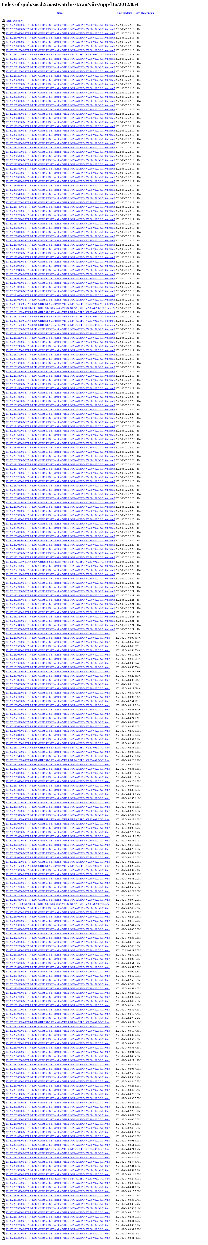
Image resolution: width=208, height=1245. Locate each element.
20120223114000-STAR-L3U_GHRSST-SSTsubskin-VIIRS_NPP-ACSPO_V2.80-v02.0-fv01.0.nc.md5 (60, 320)
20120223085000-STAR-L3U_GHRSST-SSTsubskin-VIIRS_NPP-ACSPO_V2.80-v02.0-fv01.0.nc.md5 (60, 249)
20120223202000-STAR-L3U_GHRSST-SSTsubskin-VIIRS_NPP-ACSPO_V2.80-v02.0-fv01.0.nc (58, 942)
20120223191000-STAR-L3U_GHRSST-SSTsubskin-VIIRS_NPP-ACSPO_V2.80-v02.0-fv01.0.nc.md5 (60, 511)
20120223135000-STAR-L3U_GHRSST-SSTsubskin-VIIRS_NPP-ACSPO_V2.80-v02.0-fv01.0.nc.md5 (60, 375)
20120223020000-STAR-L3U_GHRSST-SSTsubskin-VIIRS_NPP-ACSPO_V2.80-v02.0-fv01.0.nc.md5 (60, 75)
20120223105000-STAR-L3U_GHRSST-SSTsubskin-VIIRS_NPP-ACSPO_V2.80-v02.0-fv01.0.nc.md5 (60, 299)
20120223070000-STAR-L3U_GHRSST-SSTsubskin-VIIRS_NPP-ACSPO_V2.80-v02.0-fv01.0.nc (58, 751)
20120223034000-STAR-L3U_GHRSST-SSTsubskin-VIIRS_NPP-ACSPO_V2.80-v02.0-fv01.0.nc (58, 815)
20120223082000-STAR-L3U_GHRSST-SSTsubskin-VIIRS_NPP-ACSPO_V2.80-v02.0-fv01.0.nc (58, 933)
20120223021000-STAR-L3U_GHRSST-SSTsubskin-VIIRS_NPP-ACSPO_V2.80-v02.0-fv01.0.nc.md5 (60, 80)
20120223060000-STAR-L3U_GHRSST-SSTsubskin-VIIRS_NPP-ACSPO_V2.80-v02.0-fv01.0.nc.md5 (60, 177)
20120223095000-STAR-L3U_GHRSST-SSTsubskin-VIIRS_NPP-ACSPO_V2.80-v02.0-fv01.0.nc (58, 1123)
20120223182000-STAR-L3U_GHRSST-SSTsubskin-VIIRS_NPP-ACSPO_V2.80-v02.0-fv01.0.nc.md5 (60, 489)
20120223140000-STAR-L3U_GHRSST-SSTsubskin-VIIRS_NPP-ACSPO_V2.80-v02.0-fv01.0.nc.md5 (60, 380)
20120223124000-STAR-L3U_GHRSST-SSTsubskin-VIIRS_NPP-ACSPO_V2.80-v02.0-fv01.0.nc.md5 (60, 346)
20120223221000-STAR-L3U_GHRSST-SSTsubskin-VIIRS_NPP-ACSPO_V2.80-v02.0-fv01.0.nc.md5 (60, 587)
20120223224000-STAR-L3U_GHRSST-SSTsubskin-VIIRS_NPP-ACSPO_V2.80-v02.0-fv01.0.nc (58, 878)
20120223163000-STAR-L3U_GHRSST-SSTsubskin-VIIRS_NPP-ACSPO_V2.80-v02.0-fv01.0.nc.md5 (60, 443)
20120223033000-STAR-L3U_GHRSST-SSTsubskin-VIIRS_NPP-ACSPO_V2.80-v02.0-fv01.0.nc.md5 (60, 113)
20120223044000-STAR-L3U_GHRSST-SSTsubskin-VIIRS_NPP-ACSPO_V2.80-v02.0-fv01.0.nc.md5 (60, 143)
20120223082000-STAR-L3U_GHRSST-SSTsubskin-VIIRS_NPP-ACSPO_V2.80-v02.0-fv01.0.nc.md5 (60, 236)
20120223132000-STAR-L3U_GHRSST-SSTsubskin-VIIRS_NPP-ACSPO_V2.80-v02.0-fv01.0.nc (58, 1204)
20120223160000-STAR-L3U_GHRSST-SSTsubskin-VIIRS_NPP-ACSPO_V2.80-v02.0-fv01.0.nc (58, 963)
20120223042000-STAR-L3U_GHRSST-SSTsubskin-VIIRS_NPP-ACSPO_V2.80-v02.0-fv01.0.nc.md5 (60, 134)
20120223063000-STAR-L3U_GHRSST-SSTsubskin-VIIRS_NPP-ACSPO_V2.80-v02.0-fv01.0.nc (58, 1140)
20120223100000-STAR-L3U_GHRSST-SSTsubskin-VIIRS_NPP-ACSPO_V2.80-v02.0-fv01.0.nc (58, 1030)
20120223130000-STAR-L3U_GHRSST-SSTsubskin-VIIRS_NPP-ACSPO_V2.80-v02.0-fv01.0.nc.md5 (60, 354)
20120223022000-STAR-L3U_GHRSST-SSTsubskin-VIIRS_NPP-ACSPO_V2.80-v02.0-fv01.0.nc (58, 946)
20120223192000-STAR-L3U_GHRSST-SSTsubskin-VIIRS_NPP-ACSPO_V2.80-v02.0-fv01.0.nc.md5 (60, 515)
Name (60, 13)
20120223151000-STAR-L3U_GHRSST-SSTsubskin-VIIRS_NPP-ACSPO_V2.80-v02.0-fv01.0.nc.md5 (60, 409)
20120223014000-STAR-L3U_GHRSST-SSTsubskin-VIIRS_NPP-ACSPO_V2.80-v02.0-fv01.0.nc (58, 1157)
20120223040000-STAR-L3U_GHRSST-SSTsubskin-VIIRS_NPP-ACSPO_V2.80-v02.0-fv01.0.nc (58, 1128)
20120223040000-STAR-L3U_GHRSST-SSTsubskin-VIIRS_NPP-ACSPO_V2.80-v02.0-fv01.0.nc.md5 (60, 126)
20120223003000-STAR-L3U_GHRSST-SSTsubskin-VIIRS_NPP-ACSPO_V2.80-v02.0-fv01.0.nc (58, 891)
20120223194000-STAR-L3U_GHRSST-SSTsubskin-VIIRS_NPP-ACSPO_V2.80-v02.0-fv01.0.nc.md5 (60, 523)
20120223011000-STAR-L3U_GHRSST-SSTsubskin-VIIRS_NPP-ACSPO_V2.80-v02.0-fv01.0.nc (58, 747)
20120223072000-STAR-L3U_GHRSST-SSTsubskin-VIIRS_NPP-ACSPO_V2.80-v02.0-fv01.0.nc (58, 997)
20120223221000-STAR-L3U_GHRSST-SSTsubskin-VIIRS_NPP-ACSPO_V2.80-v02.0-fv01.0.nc (58, 849)
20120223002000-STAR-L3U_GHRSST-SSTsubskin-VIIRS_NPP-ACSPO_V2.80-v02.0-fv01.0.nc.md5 (60, 33)
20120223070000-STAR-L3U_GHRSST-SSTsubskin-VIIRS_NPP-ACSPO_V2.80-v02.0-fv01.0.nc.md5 (60, 202)
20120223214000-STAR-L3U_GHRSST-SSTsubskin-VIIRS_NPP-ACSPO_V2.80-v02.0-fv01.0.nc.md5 (60, 574)
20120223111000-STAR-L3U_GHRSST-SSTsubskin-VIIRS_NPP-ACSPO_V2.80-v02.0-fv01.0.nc (57, 904)
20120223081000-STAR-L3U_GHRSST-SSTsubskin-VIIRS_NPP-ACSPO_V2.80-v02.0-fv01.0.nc (58, 971)
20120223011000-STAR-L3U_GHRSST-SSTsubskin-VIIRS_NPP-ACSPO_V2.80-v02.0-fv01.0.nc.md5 (60, 54)
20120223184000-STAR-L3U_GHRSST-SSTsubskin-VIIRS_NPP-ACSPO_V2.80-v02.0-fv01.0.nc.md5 (60, 498)
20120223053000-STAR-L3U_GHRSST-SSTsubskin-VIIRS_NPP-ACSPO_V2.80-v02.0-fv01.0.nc (58, 806)
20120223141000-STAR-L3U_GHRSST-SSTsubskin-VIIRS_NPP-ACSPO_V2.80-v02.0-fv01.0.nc (58, 1220)
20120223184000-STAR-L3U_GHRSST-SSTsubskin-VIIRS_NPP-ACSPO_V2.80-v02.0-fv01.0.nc (58, 929)
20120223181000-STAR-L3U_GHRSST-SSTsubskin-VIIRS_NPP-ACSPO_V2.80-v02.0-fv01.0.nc (58, 899)
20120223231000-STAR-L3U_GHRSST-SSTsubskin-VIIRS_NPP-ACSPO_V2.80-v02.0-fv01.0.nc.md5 (60, 612)
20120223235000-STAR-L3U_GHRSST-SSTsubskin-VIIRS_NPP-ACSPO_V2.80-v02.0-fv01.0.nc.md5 (60, 629)
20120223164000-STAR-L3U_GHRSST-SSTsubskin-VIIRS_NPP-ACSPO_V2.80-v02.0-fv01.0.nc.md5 (60, 447)
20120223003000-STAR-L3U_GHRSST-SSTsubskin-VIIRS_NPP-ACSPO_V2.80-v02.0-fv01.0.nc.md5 (60, 37)
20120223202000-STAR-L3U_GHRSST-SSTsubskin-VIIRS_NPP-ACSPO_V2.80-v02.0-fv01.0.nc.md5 (60, 540)
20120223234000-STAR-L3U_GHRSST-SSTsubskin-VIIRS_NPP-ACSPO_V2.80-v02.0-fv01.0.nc (58, 1132)
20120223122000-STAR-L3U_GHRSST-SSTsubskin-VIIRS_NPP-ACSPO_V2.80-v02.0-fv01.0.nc (58, 1026)
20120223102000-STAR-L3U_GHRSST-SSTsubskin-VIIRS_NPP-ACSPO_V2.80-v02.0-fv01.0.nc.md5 (60, 287)
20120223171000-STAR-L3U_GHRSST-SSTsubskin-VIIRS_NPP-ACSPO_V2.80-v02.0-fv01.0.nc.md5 (60, 460)
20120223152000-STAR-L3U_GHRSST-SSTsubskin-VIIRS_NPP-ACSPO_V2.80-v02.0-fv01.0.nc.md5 (60, 413)
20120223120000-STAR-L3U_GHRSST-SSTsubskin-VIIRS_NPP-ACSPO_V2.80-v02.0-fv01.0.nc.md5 (60, 329)
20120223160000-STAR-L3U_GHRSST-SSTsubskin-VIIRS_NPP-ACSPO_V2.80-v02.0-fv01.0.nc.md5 (60, 430)
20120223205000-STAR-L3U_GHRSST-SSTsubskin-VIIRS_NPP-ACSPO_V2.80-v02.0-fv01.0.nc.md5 (60, 553)
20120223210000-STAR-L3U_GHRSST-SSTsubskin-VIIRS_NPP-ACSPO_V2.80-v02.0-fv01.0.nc (58, 1018)
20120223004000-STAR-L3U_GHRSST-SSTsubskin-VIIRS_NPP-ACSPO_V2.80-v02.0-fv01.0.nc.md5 (60, 41)
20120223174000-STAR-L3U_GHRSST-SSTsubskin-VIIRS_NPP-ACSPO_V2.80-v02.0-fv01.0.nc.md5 (60, 473)
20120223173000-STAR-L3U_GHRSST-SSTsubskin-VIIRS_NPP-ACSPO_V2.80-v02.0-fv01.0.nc (58, 1043)
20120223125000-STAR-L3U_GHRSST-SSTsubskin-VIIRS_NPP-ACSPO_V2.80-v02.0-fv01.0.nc (58, 895)
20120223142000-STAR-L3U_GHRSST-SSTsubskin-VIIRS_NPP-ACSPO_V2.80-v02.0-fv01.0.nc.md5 (60, 388)
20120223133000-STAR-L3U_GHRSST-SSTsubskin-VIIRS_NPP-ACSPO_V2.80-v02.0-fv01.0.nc (58, 870)
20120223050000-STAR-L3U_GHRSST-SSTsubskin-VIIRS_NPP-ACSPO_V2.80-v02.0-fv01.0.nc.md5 (60, 151)
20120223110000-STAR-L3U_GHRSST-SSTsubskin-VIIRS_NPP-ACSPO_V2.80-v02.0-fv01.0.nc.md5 (60, 303)
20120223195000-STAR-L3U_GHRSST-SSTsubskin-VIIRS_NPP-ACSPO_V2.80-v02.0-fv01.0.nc (58, 794)
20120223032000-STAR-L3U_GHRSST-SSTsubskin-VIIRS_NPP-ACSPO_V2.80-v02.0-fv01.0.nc (58, 1153)
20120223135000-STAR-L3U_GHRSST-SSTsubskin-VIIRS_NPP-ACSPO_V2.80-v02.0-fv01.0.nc (58, 663)
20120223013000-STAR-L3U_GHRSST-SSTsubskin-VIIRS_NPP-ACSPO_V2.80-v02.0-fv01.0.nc (58, 1216)
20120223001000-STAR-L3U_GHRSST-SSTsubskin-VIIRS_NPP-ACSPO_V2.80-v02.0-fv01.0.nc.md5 (60, 29)
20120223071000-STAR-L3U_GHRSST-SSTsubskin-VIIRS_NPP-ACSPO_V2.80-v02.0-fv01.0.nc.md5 (60, 206)
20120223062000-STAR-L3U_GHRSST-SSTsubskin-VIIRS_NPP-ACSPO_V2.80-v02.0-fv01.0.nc (58, 827)
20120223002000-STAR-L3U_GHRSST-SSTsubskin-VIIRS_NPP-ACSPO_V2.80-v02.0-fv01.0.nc (58, 832)
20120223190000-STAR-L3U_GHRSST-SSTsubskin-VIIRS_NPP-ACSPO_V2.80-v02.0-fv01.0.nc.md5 (60, 506)
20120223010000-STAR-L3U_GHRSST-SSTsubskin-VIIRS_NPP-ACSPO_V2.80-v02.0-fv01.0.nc (58, 1009)
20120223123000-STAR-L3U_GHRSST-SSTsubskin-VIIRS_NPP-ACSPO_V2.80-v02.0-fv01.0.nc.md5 (60, 342)
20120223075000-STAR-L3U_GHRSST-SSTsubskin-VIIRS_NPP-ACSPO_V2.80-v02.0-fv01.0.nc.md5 (60, 223)
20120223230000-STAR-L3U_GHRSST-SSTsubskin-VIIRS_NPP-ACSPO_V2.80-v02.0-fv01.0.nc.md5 (60, 608)
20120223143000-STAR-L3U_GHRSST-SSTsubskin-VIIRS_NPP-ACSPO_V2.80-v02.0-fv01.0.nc (58, 1056)
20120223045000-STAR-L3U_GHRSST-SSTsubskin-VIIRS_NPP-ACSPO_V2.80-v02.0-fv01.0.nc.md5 (60, 147)
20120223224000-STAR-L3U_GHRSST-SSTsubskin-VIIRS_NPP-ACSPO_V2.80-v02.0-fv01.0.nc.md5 (60, 599)
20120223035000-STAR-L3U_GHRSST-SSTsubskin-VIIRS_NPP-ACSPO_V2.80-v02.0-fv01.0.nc (58, 908)
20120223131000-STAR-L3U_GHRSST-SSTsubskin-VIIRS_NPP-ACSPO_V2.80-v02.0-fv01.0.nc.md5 (60, 358)
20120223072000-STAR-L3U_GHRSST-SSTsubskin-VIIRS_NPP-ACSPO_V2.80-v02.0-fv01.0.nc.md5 (60, 211)
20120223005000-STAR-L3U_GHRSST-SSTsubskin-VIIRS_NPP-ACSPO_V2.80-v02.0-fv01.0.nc (58, 1166)
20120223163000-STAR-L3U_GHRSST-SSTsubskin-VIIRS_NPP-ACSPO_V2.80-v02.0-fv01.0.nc (58, 1039)
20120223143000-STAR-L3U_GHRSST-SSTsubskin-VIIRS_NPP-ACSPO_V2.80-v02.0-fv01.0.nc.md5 (60, 392)
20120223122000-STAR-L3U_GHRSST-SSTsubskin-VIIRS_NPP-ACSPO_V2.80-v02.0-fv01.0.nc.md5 (60, 337)
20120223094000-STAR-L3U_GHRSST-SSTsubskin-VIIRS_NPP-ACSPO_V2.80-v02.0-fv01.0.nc (58, 836)
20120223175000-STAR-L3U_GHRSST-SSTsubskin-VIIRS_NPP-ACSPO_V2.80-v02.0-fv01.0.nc (58, 958)
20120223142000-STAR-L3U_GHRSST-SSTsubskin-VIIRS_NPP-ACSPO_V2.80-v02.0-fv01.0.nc (58, 1089)
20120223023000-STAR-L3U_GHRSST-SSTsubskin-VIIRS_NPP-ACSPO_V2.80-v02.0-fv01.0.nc (58, 1237)
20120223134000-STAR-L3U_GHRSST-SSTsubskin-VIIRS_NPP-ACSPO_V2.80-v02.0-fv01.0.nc (58, 789)
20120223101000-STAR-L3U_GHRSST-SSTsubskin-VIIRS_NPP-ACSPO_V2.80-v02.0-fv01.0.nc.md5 (60, 282)
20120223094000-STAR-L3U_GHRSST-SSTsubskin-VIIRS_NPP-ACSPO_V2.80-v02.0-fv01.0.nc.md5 (60, 270)
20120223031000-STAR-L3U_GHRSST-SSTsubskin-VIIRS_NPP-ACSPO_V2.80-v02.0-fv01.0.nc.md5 (60, 105)
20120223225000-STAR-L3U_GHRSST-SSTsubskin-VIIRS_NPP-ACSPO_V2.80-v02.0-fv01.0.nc (58, 1035)
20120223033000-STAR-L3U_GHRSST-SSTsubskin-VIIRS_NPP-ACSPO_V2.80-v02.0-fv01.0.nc (58, 658)
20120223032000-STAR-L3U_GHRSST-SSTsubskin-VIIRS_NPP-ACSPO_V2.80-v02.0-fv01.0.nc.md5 (60, 109)
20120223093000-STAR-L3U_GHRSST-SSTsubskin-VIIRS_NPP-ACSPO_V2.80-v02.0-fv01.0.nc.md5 (60, 265)
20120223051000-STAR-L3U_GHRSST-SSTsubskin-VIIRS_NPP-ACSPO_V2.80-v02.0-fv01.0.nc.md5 (60, 156)
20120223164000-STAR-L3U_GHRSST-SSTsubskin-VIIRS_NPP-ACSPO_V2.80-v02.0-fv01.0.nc (58, 1047)
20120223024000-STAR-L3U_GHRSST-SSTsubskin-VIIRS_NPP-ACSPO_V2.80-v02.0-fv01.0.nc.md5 (60, 92)
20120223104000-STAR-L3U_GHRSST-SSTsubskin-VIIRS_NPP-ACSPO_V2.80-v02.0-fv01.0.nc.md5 (60, 295)
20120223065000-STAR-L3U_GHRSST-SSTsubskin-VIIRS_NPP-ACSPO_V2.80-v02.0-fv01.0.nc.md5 (60, 198)
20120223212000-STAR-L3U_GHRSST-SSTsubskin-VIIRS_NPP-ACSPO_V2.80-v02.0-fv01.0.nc (58, 861)
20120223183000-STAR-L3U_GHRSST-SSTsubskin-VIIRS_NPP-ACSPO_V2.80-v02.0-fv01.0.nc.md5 (60, 494)
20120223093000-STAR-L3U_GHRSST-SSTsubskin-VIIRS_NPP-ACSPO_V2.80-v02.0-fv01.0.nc (58, 920)
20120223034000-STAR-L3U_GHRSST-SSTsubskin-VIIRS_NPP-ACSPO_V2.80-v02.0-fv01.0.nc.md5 (60, 118)
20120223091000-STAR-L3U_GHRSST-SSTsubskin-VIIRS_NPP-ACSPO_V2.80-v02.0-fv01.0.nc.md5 (60, 257)
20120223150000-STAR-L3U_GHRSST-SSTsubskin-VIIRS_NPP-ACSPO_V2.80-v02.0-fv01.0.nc (58, 1233)
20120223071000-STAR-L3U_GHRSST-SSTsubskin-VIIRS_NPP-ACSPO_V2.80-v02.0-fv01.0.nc (58, 696)
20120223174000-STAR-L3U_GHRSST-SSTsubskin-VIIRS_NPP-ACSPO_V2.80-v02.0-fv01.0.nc (58, 1187)
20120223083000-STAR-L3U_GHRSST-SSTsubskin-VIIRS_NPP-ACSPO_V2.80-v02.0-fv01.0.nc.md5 (60, 240)
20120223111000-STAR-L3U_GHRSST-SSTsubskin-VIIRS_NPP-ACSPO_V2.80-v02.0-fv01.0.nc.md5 (60, 308)
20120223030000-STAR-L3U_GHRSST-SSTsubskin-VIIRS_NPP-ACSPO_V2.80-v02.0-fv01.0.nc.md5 (60, 101)
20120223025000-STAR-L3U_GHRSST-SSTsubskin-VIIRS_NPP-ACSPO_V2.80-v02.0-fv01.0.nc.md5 (60, 96)
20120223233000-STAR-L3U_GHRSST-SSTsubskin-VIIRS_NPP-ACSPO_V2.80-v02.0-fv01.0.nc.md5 (60, 620)
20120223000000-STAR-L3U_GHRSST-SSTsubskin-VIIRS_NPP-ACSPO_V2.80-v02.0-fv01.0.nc (58, 1111)
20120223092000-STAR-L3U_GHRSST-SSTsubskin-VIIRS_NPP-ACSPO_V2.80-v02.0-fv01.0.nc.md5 (60, 261)
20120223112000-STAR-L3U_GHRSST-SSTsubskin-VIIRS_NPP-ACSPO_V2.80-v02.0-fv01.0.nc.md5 (60, 312)
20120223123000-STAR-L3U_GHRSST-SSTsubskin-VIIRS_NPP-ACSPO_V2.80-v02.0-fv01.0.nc (58, 1229)
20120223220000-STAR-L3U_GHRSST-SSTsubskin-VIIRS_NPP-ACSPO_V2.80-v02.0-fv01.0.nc (58, 1060)
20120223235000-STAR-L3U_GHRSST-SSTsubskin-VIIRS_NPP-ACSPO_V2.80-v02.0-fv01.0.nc (58, 882)
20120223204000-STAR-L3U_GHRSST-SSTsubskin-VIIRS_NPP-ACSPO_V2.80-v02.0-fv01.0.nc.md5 (60, 549)
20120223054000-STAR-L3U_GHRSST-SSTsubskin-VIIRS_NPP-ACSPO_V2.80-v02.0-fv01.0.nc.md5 (60, 168)
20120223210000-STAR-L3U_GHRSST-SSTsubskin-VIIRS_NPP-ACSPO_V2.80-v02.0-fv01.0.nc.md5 (60, 557)
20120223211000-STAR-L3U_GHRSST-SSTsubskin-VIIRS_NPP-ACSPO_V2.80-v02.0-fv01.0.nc (58, 1149)
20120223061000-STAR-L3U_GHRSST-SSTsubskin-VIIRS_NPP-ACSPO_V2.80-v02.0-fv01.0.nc (58, 726)
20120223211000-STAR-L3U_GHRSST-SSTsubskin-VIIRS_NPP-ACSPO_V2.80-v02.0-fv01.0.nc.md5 (60, 561)
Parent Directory (14, 20)
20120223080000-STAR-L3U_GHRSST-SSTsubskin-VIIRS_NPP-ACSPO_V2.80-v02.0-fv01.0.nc (58, 853)
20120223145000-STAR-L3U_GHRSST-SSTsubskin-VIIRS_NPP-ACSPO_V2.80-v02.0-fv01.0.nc (58, 1102)
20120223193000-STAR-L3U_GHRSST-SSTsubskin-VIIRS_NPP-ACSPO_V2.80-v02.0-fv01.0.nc (58, 950)
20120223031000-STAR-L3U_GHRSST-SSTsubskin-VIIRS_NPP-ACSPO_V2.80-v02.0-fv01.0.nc (58, 1081)
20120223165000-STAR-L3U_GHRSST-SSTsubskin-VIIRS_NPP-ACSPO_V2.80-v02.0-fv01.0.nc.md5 (60, 451)
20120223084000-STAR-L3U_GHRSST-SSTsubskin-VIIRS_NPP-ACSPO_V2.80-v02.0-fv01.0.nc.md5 (60, 244)
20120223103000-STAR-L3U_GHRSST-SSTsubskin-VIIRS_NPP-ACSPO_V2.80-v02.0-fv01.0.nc (58, 675)
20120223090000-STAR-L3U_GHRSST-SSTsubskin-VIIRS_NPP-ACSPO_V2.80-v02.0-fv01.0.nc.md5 (60, 253)
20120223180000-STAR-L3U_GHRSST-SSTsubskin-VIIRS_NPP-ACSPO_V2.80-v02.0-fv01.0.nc (58, 802)
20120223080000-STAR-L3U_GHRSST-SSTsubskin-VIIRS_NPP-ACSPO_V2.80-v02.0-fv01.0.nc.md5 (60, 227)
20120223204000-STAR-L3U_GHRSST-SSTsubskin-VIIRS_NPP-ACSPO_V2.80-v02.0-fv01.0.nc (58, 654)
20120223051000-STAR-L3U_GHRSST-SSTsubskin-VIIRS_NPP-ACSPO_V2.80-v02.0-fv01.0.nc (58, 650)
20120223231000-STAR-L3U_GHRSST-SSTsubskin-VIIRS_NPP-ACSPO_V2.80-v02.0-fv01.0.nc (58, 768)
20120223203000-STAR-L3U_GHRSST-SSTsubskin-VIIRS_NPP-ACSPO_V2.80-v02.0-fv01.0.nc (58, 688)
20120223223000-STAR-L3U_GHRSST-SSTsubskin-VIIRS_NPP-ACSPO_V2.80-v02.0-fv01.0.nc (58, 764)
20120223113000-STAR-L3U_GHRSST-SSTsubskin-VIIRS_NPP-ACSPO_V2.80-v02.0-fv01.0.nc (58, 1022)
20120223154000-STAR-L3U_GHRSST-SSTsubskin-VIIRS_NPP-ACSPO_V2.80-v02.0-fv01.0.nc (58, 756)
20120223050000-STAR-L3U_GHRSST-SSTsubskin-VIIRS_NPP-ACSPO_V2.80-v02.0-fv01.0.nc (58, 1208)
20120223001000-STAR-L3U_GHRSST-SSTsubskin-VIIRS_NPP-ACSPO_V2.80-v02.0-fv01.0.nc (58, 916)
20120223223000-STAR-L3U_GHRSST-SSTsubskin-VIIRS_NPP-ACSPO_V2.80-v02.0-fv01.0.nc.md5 (60, 595)
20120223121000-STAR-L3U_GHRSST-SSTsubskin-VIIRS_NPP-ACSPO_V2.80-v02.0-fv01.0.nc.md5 (60, 333)
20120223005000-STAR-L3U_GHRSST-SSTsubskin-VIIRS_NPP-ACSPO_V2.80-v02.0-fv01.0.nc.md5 (60, 46)
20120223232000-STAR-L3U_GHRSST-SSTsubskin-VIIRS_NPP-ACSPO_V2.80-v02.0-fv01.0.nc (58, 1098)
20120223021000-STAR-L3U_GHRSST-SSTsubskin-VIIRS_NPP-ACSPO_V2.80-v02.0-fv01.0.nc (58, 954)
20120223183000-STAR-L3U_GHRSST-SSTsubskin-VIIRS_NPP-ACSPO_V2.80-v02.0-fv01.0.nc (58, 1136)
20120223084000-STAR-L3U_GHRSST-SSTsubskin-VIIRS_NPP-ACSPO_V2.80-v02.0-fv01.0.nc (58, 735)
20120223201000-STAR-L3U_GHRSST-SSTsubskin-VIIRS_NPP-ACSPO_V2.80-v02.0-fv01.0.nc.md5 (60, 536)
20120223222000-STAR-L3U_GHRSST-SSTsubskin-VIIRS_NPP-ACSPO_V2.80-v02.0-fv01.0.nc (58, 692)
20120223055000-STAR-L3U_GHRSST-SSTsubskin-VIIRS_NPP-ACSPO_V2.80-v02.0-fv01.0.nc (58, 844)
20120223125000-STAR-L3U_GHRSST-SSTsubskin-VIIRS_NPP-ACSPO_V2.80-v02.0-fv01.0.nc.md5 (60, 350)
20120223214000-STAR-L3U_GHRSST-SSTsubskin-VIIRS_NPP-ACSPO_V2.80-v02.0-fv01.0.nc (58, 1094)
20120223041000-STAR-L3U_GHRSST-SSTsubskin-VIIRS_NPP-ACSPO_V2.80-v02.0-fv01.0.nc (58, 984)
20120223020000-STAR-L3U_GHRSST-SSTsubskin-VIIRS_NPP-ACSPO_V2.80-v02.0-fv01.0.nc (58, 840)
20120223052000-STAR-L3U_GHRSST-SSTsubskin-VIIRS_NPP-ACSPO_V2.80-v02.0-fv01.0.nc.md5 (60, 160)
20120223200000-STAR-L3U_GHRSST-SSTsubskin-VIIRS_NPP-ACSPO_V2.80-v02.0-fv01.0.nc (58, 1195)
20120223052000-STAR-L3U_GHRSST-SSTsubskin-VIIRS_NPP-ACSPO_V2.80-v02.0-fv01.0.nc (58, 798)
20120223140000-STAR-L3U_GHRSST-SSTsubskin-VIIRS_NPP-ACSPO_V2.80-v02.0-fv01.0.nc (58, 1001)
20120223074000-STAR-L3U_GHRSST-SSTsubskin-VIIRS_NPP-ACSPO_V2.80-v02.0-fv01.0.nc (58, 1119)
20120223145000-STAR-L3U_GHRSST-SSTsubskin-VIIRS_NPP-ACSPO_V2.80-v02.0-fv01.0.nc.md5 (60, 401)
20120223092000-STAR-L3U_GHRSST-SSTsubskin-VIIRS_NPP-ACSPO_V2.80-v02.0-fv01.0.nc (58, 1191)
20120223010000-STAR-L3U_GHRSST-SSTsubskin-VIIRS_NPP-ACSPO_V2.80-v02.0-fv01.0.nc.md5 (60, 50)
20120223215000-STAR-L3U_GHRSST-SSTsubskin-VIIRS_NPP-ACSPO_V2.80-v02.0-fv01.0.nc (58, 1182)
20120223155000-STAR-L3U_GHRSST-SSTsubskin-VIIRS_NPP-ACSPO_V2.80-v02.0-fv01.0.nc (58, 1144)
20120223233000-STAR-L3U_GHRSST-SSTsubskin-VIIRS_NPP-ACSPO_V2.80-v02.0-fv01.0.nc (58, 1170)
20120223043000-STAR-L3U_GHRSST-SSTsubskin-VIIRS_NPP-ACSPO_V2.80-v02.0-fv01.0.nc (58, 701)
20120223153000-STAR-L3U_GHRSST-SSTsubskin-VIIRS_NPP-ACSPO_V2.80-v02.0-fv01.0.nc (58, 646)
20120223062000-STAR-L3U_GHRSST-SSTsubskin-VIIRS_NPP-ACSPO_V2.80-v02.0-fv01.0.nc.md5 (60, 185)
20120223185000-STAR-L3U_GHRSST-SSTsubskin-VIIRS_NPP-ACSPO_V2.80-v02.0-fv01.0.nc (58, 680)
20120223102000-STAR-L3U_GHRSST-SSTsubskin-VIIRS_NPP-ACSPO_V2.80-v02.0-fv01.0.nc (58, 781)
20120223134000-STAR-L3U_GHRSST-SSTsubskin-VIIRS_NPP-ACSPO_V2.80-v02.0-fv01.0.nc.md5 (60, 371)
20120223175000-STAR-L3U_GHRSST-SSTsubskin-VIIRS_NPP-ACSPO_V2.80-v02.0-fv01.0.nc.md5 (60, 477)
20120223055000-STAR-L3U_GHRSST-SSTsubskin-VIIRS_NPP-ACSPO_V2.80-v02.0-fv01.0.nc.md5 (60, 172)
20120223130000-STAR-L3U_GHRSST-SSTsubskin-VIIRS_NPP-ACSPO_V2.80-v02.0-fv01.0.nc (58, 713)
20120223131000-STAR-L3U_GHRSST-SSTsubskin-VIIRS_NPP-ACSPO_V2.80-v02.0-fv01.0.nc (58, 1064)
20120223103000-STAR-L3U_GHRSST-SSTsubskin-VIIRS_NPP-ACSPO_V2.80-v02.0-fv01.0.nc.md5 (60, 291)
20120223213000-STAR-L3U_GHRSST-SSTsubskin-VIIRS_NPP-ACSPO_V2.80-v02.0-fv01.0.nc (58, 718)
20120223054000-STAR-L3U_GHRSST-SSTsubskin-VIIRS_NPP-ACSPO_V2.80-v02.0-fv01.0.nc (58, 1161)
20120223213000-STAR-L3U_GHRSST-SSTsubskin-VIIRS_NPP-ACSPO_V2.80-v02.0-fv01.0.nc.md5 (60, 570)
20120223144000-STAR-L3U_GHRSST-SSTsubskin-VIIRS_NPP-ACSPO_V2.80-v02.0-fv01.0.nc (58, 722)
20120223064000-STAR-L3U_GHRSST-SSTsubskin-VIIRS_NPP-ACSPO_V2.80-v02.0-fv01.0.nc (58, 1051)
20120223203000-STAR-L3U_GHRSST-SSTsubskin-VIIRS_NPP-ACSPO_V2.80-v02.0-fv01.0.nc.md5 (60, 544)
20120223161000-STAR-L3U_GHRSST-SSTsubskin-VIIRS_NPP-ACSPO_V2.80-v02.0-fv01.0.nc (58, 967)
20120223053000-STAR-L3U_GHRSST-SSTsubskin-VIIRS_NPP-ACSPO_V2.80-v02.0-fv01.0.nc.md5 (60, 164)
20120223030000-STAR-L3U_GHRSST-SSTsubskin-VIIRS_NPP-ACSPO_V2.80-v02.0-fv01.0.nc (58, 925)
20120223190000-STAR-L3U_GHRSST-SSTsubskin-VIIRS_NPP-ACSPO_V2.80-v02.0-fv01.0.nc (58, 637)
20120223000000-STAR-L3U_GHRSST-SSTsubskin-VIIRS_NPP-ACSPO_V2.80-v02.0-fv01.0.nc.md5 (60, 25)
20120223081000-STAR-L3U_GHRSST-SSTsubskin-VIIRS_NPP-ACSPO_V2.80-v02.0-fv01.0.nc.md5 (60, 232)
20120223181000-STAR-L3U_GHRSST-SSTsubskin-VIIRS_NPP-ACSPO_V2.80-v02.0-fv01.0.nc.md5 (60, 485)
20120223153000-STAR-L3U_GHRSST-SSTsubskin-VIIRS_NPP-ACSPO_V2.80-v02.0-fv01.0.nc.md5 (60, 418)
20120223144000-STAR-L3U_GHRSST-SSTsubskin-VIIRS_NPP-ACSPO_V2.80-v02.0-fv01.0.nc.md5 (60, 396)
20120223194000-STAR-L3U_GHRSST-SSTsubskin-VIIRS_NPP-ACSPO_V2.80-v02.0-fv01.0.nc (58, 823)
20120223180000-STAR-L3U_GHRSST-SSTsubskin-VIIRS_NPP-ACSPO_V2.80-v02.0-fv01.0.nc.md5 (60, 481)
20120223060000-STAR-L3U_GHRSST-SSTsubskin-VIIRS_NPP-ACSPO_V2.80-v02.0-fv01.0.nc (58, 980)
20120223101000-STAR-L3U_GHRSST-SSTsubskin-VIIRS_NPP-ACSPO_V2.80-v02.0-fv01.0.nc (58, 857)
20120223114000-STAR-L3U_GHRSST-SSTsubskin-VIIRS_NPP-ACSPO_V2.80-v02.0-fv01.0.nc (58, 819)
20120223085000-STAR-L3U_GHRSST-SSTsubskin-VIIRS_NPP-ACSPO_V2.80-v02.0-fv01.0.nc (58, 684)
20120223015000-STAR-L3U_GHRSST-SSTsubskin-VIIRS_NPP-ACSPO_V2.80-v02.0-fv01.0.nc (58, 743)
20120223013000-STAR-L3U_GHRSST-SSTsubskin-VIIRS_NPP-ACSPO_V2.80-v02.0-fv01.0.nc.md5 (60, 63)
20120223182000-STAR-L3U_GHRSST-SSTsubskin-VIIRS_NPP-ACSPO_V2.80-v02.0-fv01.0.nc (58, 1068)
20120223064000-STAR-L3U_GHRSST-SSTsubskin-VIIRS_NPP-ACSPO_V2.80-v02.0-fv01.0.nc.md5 (60, 194)
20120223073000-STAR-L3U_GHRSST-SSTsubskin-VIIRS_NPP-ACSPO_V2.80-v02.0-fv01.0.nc (58, 1225)
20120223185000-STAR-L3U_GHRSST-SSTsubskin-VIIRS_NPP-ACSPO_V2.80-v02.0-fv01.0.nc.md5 (60, 502)
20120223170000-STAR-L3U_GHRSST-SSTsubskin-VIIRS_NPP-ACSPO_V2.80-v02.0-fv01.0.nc (58, 887)
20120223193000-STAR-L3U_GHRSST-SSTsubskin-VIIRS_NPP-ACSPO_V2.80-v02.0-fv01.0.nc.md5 (60, 519)
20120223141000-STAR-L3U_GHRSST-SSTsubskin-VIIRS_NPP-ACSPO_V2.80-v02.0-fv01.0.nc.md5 (60, 384)
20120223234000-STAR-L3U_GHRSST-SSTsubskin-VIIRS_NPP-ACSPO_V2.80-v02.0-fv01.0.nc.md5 (60, 625)
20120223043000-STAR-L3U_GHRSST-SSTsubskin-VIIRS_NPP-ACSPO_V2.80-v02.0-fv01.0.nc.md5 (60, 139)
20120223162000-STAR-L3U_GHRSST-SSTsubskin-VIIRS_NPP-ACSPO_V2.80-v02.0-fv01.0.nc (58, 739)
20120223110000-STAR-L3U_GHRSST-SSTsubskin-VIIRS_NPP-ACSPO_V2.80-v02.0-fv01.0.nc (58, 1178)
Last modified (124, 13)
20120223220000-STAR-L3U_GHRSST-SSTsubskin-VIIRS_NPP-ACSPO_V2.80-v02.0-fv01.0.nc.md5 (60, 582)
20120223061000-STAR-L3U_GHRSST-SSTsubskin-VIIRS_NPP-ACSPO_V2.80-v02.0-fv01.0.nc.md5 (60, 181)
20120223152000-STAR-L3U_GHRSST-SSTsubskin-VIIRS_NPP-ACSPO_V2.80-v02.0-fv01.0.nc (58, 874)
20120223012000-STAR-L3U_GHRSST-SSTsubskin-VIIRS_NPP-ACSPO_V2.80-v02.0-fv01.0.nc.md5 (60, 58)
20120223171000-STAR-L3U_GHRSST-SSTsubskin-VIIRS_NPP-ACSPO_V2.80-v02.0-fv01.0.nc (58, 667)
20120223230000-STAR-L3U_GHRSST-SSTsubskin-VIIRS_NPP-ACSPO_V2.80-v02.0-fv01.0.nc (58, 937)
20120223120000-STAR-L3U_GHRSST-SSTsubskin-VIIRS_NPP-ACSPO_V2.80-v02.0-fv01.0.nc (58, 811)
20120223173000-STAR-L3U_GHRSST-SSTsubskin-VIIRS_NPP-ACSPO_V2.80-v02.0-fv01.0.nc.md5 (60, 468)
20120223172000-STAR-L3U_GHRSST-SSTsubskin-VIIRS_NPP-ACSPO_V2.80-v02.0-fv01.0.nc (58, 642)
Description (147, 13)
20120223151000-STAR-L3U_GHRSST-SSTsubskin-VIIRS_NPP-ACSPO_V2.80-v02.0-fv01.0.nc (58, 1115)
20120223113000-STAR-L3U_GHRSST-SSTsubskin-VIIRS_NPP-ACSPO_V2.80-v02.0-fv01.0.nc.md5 (60, 316)
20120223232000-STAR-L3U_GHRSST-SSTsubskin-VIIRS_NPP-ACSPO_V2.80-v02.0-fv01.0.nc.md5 (60, 616)
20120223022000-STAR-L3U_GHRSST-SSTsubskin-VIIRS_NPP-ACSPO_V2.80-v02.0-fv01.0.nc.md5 (60, 84)
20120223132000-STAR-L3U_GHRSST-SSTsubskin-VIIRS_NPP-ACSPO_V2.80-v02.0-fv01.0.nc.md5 (60, 363)
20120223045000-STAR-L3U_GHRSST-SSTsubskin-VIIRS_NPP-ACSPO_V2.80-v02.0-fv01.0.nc (58, 988)
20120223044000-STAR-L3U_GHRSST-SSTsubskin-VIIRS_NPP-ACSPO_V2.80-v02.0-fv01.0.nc (58, 975)
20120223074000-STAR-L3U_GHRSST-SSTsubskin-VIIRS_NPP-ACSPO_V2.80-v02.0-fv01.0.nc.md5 (60, 219)
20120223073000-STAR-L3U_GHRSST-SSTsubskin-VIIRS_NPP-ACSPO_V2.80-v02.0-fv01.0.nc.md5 (60, 215)
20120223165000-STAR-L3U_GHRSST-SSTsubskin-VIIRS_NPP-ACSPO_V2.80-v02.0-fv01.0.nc (58, 1077)
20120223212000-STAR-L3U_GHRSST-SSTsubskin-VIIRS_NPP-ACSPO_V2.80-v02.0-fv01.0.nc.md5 (60, 565)
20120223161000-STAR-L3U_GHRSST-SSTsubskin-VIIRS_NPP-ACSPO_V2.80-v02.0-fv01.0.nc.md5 (60, 434)
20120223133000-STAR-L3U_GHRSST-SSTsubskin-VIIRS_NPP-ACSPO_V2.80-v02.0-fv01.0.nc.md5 (60, 367)
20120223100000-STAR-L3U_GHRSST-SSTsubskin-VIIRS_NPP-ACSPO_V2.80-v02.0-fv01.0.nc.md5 (60, 278)
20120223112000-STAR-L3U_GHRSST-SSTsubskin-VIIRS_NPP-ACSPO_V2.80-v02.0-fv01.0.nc (58, 760)
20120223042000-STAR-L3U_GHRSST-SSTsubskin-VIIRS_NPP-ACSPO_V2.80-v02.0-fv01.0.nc (58, 1073)
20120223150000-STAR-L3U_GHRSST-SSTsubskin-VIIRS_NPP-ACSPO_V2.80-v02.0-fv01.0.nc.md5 (60, 405)
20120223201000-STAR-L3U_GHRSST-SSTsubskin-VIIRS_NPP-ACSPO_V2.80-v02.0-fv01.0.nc (58, 1212)
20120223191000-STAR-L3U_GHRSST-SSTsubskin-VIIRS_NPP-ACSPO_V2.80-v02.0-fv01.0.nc (58, 777)
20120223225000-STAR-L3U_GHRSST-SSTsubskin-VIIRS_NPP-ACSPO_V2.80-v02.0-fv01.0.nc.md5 (60, 604)
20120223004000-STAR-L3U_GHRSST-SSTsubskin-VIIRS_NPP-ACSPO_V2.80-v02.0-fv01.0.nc (58, 730)
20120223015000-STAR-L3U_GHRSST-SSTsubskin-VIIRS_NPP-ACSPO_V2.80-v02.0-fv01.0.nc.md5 (60, 71)
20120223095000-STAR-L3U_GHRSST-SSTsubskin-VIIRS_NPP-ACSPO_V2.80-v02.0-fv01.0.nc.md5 (60, 274)
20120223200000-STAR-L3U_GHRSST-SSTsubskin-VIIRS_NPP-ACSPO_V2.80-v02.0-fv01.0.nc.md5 (60, 532)
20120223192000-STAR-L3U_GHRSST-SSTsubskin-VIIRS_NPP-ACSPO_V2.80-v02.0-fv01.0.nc (58, 1013)
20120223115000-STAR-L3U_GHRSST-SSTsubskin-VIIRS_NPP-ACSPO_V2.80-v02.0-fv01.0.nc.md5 (60, 325)
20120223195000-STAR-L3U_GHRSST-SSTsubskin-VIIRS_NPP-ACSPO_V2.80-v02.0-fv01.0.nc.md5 (60, 527)
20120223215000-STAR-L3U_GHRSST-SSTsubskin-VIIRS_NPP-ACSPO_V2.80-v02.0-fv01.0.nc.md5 (60, 578)
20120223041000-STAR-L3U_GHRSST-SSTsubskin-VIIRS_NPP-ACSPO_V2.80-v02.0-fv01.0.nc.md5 (60, 130)
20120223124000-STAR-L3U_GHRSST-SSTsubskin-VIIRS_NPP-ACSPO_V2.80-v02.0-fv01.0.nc (58, 1199)
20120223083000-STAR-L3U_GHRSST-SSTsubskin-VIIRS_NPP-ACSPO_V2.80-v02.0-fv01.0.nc (58, 773)
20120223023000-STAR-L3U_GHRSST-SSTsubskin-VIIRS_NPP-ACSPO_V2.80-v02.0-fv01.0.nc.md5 (60, 88)
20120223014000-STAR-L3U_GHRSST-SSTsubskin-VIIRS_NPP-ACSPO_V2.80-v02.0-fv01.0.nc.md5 (60, 67)
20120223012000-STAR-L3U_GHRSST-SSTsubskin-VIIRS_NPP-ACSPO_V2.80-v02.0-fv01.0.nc (58, 1005)
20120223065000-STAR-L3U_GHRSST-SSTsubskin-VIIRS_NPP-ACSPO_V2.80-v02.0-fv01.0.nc (58, 633)
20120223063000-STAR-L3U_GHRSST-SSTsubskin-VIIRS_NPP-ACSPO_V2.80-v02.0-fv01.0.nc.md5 (60, 189)
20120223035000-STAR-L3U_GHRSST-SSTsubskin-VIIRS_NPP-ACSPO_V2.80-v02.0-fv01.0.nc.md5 (60, 122)
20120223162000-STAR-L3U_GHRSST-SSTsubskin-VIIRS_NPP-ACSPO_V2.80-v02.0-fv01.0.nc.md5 (60, 439)
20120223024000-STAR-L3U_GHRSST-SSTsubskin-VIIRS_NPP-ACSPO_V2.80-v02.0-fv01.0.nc (58, 1106)
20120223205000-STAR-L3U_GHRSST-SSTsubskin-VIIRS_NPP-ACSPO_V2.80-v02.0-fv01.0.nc (58, 705)
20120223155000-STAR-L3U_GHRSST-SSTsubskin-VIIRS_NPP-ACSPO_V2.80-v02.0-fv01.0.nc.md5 (60, 426)
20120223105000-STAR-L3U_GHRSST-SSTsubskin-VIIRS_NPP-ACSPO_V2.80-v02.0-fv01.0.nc (58, 1085)
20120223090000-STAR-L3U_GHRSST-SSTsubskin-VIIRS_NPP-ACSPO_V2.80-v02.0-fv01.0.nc (58, 912)
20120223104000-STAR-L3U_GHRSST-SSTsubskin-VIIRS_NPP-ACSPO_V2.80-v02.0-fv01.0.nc (58, 992)
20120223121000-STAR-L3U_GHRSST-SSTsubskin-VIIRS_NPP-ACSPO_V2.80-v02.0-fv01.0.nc (58, 671)
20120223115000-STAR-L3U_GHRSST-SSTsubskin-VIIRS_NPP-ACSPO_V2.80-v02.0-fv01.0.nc (58, 866)
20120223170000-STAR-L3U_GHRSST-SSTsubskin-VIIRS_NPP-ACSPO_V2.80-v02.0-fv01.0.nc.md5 (60, 456)
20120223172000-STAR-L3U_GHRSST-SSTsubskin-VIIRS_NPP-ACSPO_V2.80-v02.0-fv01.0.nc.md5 (60, 464)
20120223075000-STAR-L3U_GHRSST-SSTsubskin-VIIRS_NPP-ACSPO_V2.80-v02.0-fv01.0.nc (58, 785)
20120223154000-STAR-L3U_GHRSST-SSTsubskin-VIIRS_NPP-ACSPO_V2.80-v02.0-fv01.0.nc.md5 (60, 422)
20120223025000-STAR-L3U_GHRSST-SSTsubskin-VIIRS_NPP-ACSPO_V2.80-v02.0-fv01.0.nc (58, 709)
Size (138, 13)
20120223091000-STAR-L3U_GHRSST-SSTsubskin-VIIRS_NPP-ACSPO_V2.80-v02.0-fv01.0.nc (58, 1174)
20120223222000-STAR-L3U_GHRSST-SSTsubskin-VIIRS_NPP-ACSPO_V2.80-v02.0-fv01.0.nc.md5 (60, 591)
